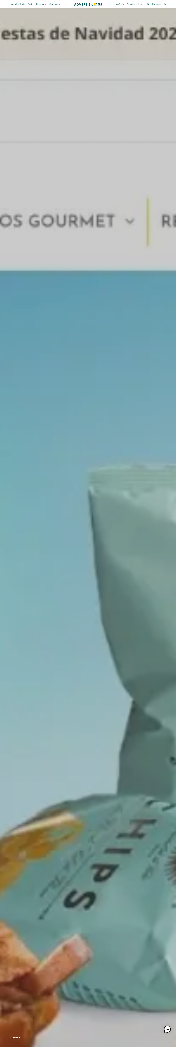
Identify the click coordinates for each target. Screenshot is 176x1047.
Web (30, 4)
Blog (140, 4)
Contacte (156, 4)
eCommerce (54, 4)
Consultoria (40, 4)
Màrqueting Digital (17, 4)
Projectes (131, 4)
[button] (167, 1030)
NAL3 (147, 4)
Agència (120, 4)
